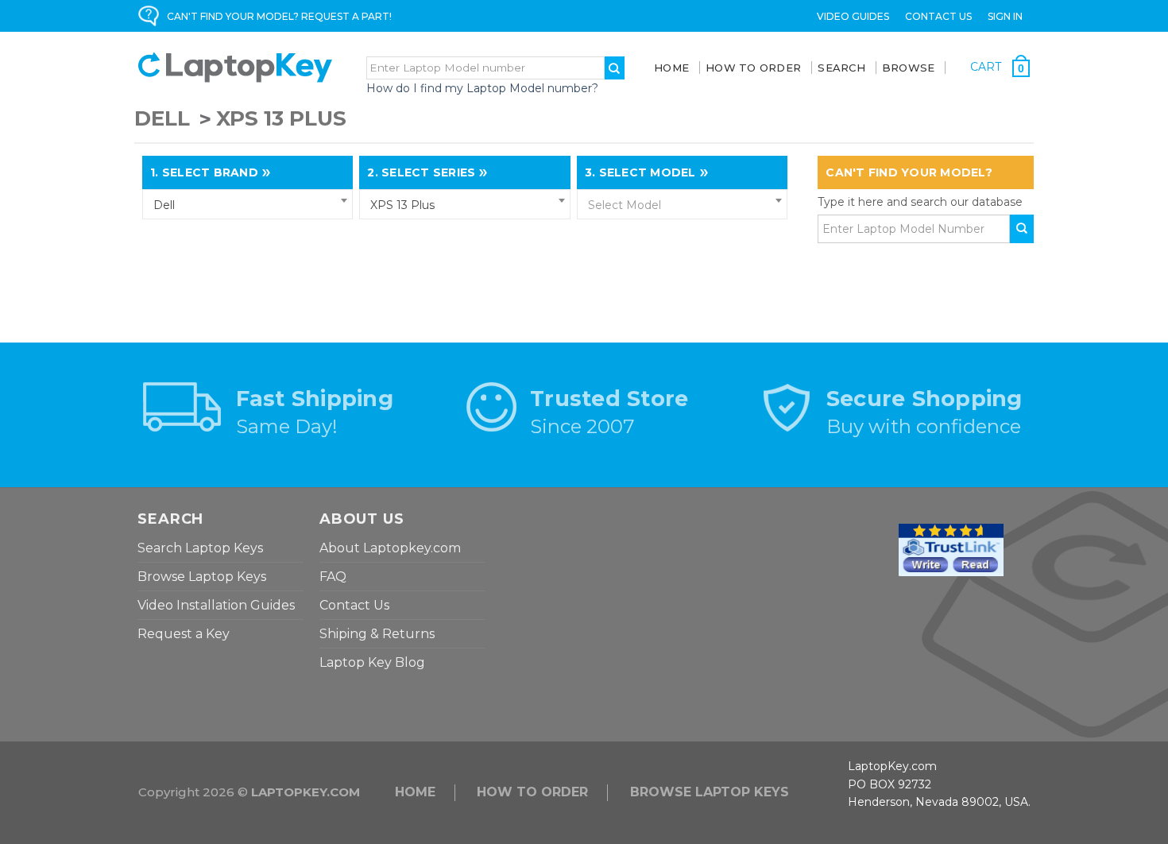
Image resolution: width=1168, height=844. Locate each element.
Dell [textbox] (164, 205)
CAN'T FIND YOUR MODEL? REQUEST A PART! (279, 16)
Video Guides (853, 16)
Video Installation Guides (216, 605)
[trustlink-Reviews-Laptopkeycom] (951, 549)
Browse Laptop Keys (201, 576)
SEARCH (841, 67)
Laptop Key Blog (372, 662)
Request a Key (183, 633)
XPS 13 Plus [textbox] (402, 205)
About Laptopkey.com (390, 548)
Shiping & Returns (377, 633)
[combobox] (247, 204)
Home (671, 67)
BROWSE (908, 67)
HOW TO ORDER (532, 791)
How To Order (753, 67)
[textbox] (682, 205)
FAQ (332, 576)
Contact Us (938, 16)
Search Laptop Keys (200, 548)
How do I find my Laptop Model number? (482, 88)
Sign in (1005, 16)
